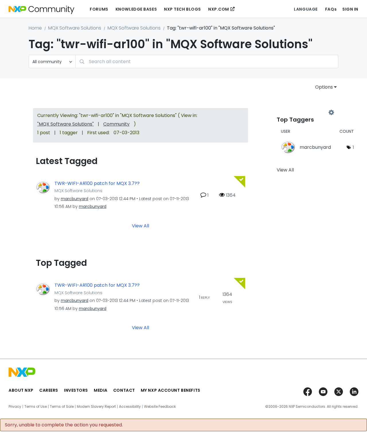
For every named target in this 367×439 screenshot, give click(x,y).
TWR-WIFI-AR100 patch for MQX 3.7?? (97, 183)
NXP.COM (218, 9)
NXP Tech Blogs (182, 9)
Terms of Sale (62, 406)
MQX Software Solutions (74, 28)
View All (140, 226)
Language (305, 9)
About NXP (21, 390)
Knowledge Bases (136, 9)
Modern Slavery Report (96, 406)
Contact (124, 390)
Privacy (15, 406)
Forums (99, 9)
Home (35, 28)
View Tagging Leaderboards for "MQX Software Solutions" (304, 112)
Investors (76, 390)
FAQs (331, 9)
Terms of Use (35, 406)
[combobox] (206, 61)
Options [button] (324, 87)
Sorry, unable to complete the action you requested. (64, 425)
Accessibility (130, 406)
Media (101, 390)
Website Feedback (160, 406)
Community (116, 124)
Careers (48, 390)
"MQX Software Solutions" (65, 124)
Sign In (350, 9)
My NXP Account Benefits (170, 390)
